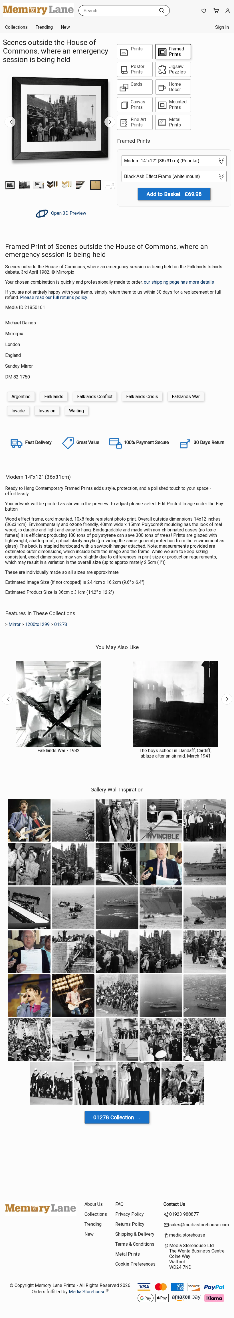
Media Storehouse (87, 1291)
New (65, 27)
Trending (44, 27)
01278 (60, 624)
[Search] (161, 10)
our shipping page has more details (179, 282)
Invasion (47, 411)
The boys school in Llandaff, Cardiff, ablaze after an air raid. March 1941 (175, 753)
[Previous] (10, 121)
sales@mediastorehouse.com (199, 1224)
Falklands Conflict (94, 396)
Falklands (53, 396)
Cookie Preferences (135, 1264)
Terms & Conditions (134, 1244)
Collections (16, 27)
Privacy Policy (129, 1214)
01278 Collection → (117, 1117)
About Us (93, 1204)
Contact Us (174, 1204)
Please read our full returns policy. (54, 297)
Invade (18, 411)
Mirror (15, 624)
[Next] (109, 121)
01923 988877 (184, 1214)
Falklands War (186, 396)
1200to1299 (37, 624)
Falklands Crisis (142, 396)
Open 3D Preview (68, 213)
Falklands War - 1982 (58, 750)
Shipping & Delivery (134, 1234)
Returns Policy (129, 1224)
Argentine (21, 396)
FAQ (119, 1204)
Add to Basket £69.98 (174, 194)
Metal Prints (127, 1254)
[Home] (38, 15)
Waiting (76, 411)
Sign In (222, 27)
